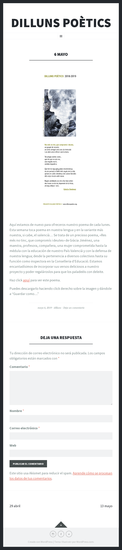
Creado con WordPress (40, 541)
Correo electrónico (25, 428)
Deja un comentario (73, 307)
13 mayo (106, 506)
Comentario (20, 366)
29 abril (15, 506)
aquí (26, 280)
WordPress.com (85, 541)
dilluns (57, 307)
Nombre (17, 411)
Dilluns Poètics (61, 23)
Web (13, 445)
